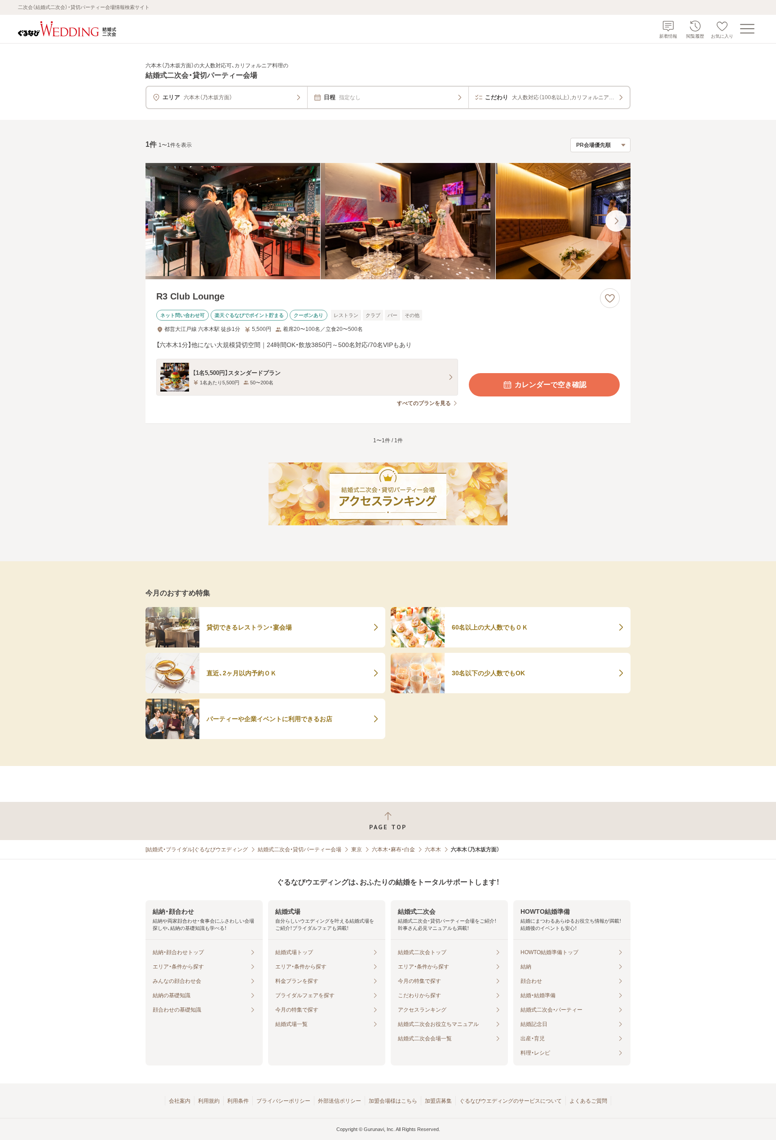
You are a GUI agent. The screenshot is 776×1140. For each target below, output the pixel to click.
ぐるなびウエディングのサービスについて (510, 1101)
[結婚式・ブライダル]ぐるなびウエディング (197, 849)
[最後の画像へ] (616, 221)
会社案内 (179, 1101)
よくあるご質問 (588, 1101)
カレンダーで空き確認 (550, 384)
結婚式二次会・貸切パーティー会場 (299, 849)
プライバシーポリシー (283, 1101)
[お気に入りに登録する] (610, 298)
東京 (356, 849)
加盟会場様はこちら (393, 1101)
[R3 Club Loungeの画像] (388, 221)
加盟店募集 (438, 1101)
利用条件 (238, 1101)
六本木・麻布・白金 (393, 849)
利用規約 (209, 1101)
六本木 (433, 849)
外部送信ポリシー (339, 1101)
